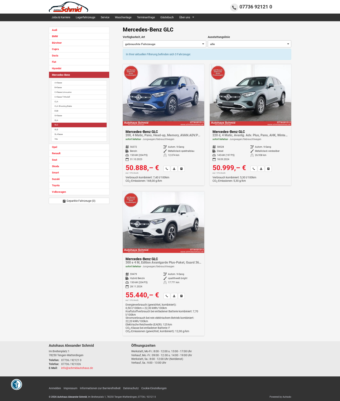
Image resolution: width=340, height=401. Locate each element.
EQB (56, 111)
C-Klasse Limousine (63, 92)
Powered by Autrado (280, 396)
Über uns (184, 17)
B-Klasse (58, 87)
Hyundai (56, 68)
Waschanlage (123, 17)
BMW (55, 36)
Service (105, 17)
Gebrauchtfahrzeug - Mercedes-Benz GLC (163, 125)
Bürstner (57, 42)
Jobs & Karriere (61, 17)
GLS (56, 129)
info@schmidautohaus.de (77, 368)
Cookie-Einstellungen (154, 388)
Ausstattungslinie (219, 37)
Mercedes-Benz (61, 74)
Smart (55, 172)
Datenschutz (131, 388)
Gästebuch (167, 17)
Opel (54, 147)
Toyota (56, 185)
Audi (54, 30)
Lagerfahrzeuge (85, 17)
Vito (56, 139)
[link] (167, 169)
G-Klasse (58, 115)
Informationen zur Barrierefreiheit (100, 388)
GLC (56, 125)
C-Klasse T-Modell (62, 97)
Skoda (55, 166)
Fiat (54, 61)
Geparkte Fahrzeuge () (81, 200)
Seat (54, 159)
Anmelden (55, 388)
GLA (56, 120)
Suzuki (56, 179)
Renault (56, 153)
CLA (56, 101)
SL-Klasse (59, 134)
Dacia (55, 55)
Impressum (70, 388)
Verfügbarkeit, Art (134, 37)
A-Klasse (58, 83)
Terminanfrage (146, 17)
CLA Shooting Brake (63, 106)
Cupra (55, 49)
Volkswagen (59, 191)
